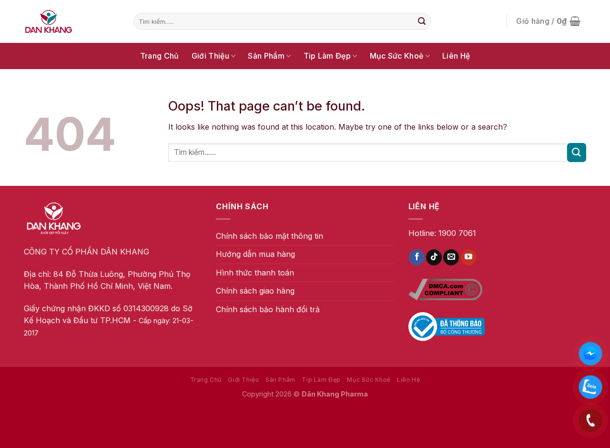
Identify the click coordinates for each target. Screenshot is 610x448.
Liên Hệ (456, 56)
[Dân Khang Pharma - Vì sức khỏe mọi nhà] (71, 21)
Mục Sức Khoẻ (397, 56)
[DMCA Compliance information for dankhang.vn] (445, 289)
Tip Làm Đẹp (327, 56)
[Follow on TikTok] (434, 257)
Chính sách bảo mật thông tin (269, 236)
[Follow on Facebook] (417, 257)
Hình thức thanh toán (255, 272)
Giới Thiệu (210, 56)
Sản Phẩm (266, 56)
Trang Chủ (159, 56)
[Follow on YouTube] (469, 257)
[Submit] (422, 21)
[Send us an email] (451, 257)
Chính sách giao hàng (255, 290)
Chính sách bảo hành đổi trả (268, 309)
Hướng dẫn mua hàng (255, 254)
